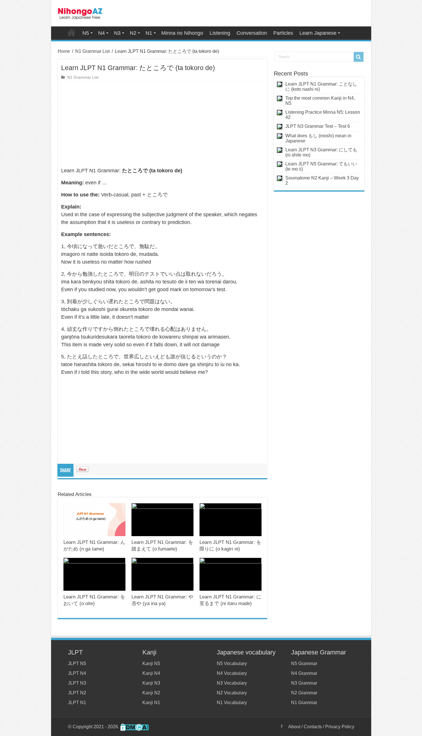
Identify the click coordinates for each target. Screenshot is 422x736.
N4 (101, 33)
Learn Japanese (317, 33)
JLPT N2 (77, 692)
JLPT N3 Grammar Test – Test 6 (317, 126)
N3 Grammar (304, 683)
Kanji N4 (151, 673)
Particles (283, 33)
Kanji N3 (151, 683)
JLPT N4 (77, 673)
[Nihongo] (80, 13)
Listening (220, 33)
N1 (149, 33)
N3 (117, 33)
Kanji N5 (151, 663)
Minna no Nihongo (182, 33)
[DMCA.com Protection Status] (134, 726)
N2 (133, 33)
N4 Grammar (304, 673)
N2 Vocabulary (232, 692)
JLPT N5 (77, 663)
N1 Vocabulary (232, 702)
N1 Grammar (304, 702)
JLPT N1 (77, 702)
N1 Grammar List (92, 51)
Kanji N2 (151, 692)
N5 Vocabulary (232, 663)
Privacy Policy (339, 726)
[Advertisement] (162, 124)
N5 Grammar (304, 663)
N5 (85, 33)
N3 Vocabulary (232, 683)
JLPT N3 (77, 683)
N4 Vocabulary (232, 673)
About (294, 726)
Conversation (252, 33)
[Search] (358, 57)
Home (71, 32)
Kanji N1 (151, 702)
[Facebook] (281, 726)
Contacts (313, 726)
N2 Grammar (304, 692)
